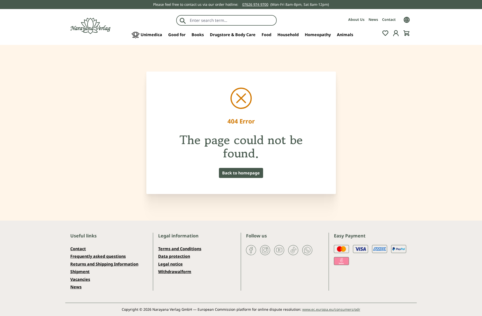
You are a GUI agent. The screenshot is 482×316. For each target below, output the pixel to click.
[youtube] (279, 249)
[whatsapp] (307, 249)
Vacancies (80, 279)
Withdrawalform (174, 271)
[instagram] (265, 249)
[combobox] (232, 20)
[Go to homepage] (90, 26)
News (373, 19)
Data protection (174, 256)
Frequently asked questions (98, 256)
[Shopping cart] (406, 33)
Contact (389, 19)
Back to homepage (241, 173)
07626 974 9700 (255, 4)
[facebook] (251, 249)
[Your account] (396, 33)
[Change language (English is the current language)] (407, 19)
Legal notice (170, 264)
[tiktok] (293, 249)
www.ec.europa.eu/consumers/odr (331, 309)
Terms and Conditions (179, 248)
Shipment (80, 271)
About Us (356, 19)
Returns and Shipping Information (104, 264)
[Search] (183, 20)
